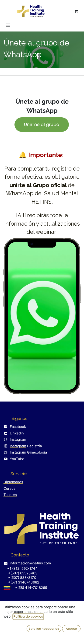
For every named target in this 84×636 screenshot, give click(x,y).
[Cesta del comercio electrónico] (76, 11)
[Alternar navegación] (8, 25)
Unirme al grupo (41, 124)
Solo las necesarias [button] (44, 628)
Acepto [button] (71, 628)
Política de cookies (28, 616)
